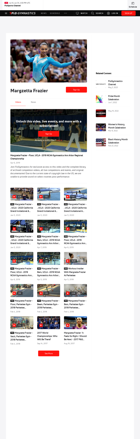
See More (49, 353)
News (33, 102)
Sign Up (76, 89)
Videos (18, 102)
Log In (59, 140)
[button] (65, 13)
